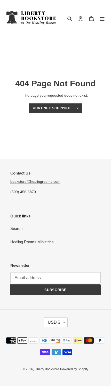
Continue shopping (51, 108)
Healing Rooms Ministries (32, 242)
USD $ (54, 322)
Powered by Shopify (74, 369)
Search (16, 228)
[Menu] (102, 18)
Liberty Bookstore (47, 369)
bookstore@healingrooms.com (35, 181)
